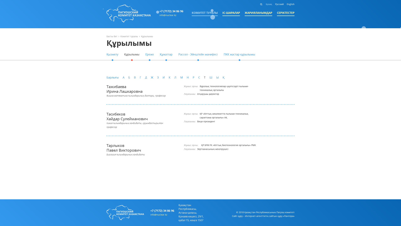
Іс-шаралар (231, 13)
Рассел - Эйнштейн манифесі (198, 54)
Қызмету (112, 54)
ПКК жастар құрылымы (239, 54)
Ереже (149, 54)
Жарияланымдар (258, 13)
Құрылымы (131, 54)
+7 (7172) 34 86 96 (171, 11)
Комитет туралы (205, 13)
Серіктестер (285, 13)
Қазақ (269, 4)
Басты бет (112, 36)
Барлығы (113, 77)
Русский (279, 4)
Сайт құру (237, 216)
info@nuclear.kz (167, 15)
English (290, 4)
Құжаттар (166, 54)
